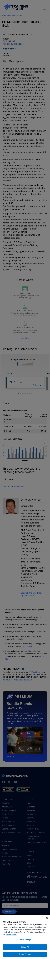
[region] (25, 936)
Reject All (25, 947)
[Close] (47, 918)
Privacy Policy (11, 935)
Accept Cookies (25, 954)
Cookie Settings (25, 940)
